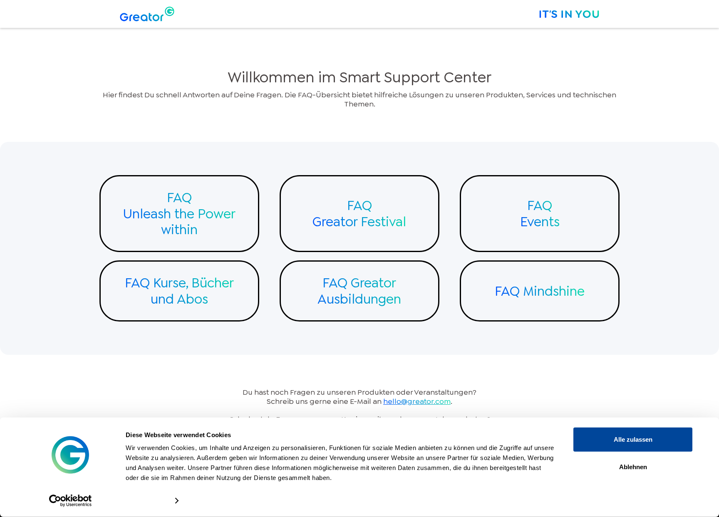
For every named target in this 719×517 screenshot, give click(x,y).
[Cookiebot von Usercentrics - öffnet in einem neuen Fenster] (70, 501)
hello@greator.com (417, 401)
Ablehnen (633, 466)
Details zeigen (146, 500)
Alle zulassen (633, 439)
